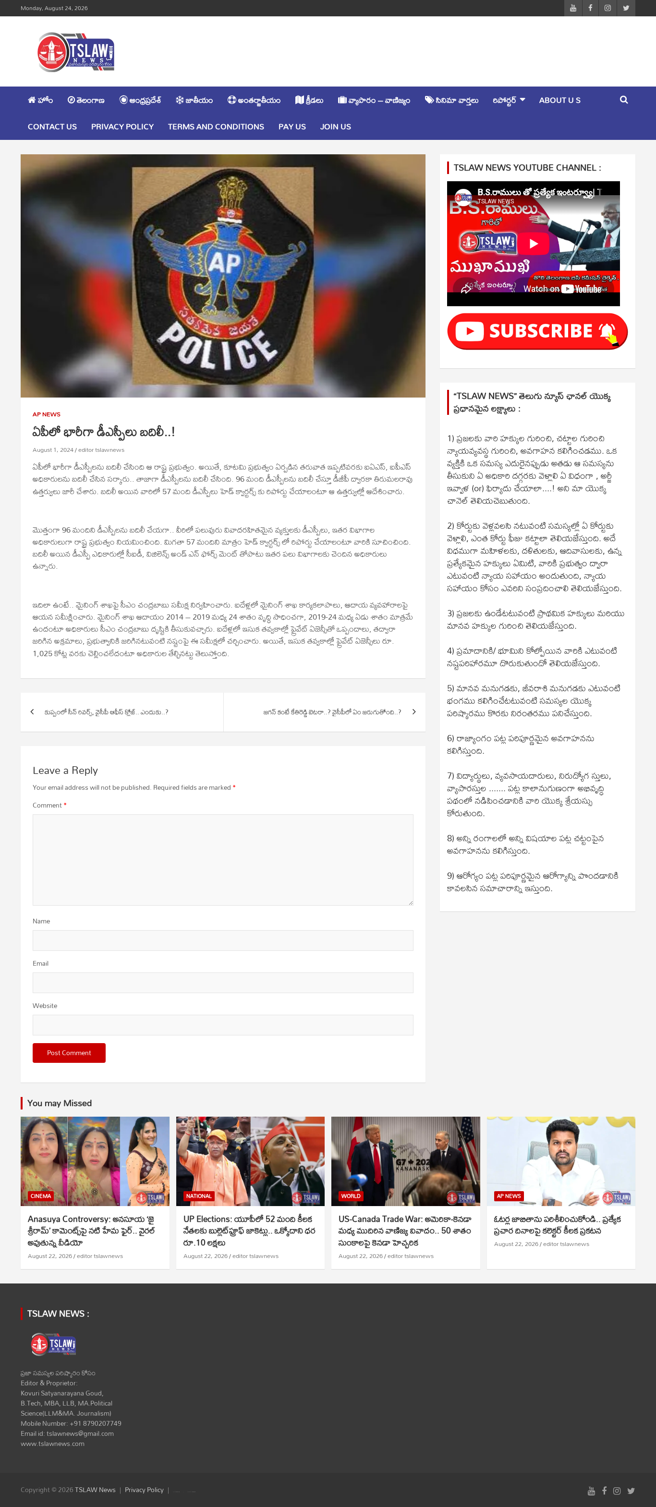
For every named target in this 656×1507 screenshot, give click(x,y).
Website (45, 1006)
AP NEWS (47, 414)
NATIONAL (199, 1196)
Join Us (335, 126)
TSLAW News (95, 1489)
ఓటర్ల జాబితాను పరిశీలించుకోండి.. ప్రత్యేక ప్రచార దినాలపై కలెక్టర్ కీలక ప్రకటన (557, 1224)
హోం (44, 100)
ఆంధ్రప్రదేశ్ (144, 100)
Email (41, 964)
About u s (560, 100)
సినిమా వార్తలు (456, 100)
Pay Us (292, 126)
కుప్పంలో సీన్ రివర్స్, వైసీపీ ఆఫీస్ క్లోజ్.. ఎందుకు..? (107, 712)
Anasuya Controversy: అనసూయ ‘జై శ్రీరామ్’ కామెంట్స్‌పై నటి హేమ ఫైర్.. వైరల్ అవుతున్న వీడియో (91, 1230)
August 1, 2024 (53, 449)
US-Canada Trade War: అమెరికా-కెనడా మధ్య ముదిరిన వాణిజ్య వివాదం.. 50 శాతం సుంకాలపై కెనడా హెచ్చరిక (405, 1230)
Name (41, 921)
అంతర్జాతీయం (258, 100)
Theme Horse (178, 1492)
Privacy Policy (122, 126)
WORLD (351, 1196)
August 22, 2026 (50, 1255)
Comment (50, 805)
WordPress (194, 1492)
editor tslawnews (101, 449)
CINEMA (41, 1196)
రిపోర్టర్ (505, 100)
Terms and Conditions (216, 126)
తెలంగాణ (90, 100)
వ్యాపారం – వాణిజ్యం (379, 100)
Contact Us (52, 126)
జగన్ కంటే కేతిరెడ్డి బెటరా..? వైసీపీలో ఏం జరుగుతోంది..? (332, 712)
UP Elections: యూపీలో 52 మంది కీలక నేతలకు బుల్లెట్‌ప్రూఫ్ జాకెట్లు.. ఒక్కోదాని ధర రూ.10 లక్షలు (249, 1230)
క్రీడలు (314, 100)
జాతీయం (198, 100)
